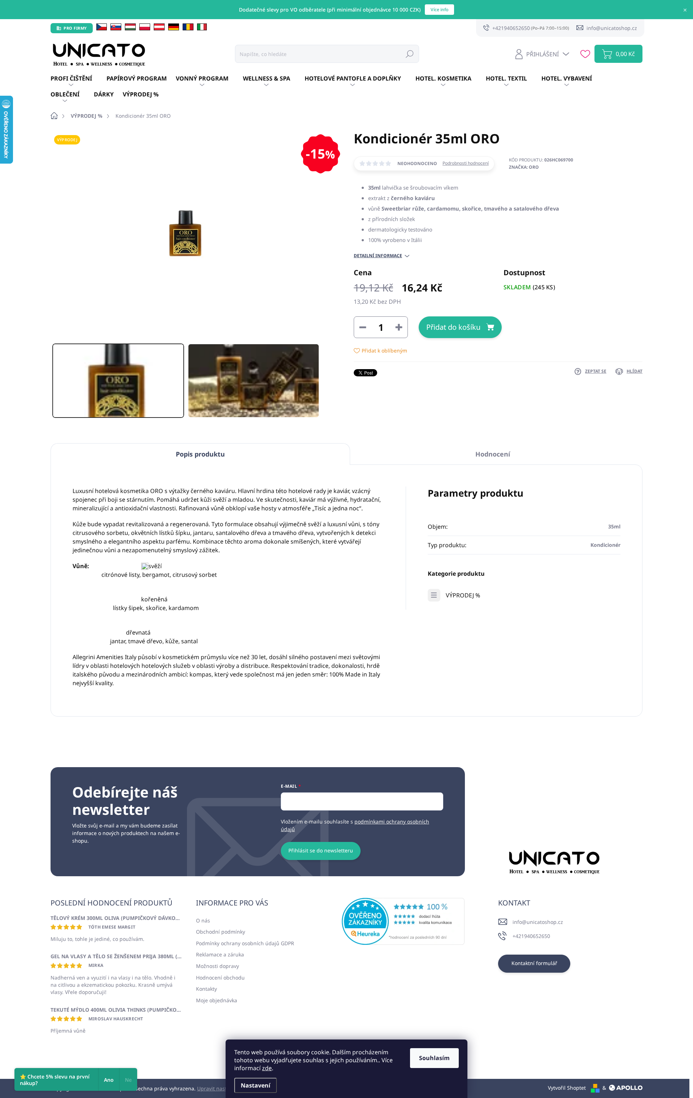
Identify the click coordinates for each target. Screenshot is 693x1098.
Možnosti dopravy (217, 966)
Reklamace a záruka (220, 954)
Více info (439, 10)
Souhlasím (434, 1058)
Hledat (410, 53)
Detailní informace (378, 256)
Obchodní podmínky (220, 931)
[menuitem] (78, 79)
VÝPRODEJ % (463, 595)
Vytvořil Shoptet (567, 1087)
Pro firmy (75, 28)
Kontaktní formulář (534, 963)
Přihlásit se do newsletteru (320, 850)
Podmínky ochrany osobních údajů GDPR (245, 943)
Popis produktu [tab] (200, 454)
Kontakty (206, 988)
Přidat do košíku (453, 327)
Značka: (524, 167)
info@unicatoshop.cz (538, 921)
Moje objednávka (216, 1000)
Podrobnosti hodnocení (466, 163)
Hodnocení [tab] (492, 454)
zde (267, 1068)
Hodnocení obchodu (220, 977)
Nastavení (255, 1085)
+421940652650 (531, 936)
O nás (203, 920)
